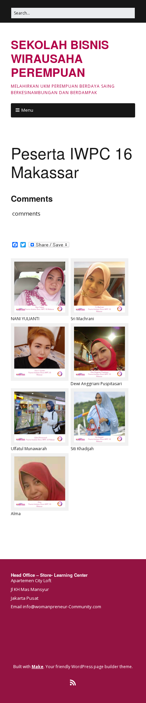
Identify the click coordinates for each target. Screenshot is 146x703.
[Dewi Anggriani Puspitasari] (99, 352)
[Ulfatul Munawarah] (40, 417)
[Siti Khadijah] (99, 417)
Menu (27, 110)
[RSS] (73, 682)
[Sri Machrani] (99, 287)
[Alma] (40, 482)
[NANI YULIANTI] (40, 287)
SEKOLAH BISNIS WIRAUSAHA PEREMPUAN (60, 58)
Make (37, 666)
